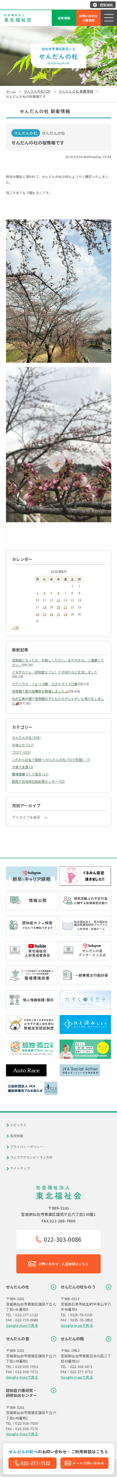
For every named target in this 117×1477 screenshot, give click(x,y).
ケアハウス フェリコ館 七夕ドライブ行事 (45, 683)
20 (58, 607)
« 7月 (15, 627)
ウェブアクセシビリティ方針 (31, 1157)
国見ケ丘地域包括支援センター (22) (38, 781)
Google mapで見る (22, 1325)
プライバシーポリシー (26, 1146)
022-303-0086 (63, 1239)
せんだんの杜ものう (78, 1286)
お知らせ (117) (23, 744)
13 (58, 600)
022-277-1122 (35, 1463)
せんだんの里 (17, 1338)
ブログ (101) (21, 752)
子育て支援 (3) (22, 767)
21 (65, 607)
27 (58, 614)
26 (51, 614)
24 (37, 614)
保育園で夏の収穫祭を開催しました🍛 (40, 691)
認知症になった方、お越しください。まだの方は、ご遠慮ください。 (58, 662)
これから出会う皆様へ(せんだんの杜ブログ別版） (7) (51, 759)
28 (65, 614)
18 (44, 607)
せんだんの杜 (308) (26, 737)
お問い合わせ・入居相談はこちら (64, 1263)
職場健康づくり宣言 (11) (30, 774)
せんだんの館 (72, 1338)
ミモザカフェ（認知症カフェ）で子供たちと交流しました (55, 672)
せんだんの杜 (17, 1286)
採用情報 (64, 18)
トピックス (18, 1124)
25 (44, 614)
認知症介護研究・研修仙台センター (21, 1393)
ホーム (11, 91)
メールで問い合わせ (88, 1463)
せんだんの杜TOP (37, 91)
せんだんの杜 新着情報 (76, 91)
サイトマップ (20, 1168)
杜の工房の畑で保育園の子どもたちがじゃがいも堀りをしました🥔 (58, 700)
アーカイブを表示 (26, 817)
